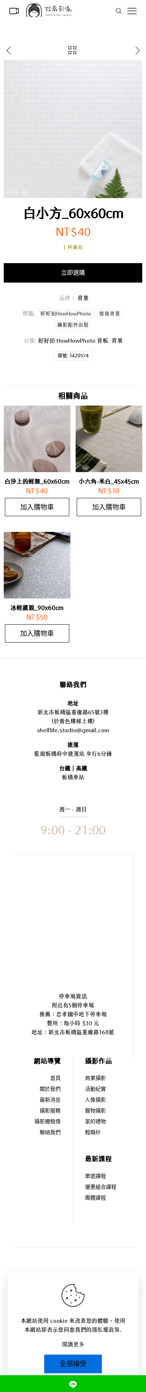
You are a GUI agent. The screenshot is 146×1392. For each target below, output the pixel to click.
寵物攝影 (95, 1111)
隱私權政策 (106, 1330)
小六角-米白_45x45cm (109, 481)
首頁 (55, 1078)
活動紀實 (95, 1089)
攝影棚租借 (47, 1122)
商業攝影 (95, 1078)
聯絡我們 (50, 1133)
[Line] (73, 1383)
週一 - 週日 (73, 809)
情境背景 (109, 313)
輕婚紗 (93, 1133)
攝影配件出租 (73, 324)
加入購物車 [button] (37, 507)
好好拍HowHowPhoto (65, 313)
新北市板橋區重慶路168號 (81, 1032)
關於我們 (50, 1089)
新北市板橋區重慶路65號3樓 (73, 712)
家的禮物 (95, 1122)
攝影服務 (50, 1111)
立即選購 (73, 273)
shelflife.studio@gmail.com (73, 730)
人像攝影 (95, 1100)
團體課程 (95, 1198)
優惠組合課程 (100, 1187)
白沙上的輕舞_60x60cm (37, 481)
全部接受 (73, 1363)
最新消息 (50, 1100)
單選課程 (95, 1176)
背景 (117, 341)
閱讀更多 (73, 1344)
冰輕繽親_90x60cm (37, 608)
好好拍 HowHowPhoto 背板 (73, 341)
